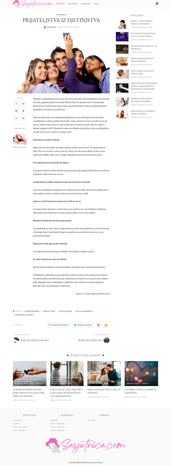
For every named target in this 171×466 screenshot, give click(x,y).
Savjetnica (51, 27)
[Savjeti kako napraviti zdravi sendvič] (122, 61)
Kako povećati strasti (19, 147)
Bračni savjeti (58, 377)
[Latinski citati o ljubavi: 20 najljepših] (141, 373)
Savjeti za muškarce (23, 381)
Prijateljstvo (61, 14)
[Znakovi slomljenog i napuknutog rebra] (122, 101)
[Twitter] (23, 104)
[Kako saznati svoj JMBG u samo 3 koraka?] (122, 114)
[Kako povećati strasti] (19, 137)
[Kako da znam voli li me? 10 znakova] (104, 373)
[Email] (106, 325)
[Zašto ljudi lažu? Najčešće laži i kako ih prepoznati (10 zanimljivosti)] (67, 373)
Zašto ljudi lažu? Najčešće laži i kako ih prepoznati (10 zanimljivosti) (66, 392)
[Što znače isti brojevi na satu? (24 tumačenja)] (122, 36)
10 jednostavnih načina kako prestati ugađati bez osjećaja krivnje (29, 392)
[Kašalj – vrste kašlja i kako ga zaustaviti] (122, 24)
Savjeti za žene (21, 383)
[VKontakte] (23, 118)
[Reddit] (16, 118)
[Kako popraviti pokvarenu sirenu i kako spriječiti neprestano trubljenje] (122, 88)
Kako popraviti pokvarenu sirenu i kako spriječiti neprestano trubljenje (144, 86)
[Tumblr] (23, 111)
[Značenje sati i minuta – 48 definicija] (122, 49)
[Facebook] (16, 104)
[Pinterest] (16, 111)
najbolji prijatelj (32, 311)
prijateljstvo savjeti (24, 315)
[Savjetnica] (33, 3)
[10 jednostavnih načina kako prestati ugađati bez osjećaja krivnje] (29, 373)
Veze (32, 383)
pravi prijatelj (65, 311)
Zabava (39, 383)
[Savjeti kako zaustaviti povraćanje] (122, 74)
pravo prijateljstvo (84, 311)
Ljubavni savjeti (21, 379)
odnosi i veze (49, 311)
